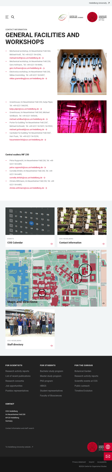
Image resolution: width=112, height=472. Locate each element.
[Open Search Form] (14, 17)
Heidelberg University (98, 3)
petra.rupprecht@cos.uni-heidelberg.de (26, 167)
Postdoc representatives (17, 390)
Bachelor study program (51, 371)
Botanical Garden (83, 371)
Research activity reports (17, 371)
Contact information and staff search (19, 428)
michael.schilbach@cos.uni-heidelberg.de (27, 119)
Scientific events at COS (86, 381)
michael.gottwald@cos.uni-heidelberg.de (27, 129)
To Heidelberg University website (18, 447)
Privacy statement (79, 462)
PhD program (46, 381)
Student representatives (51, 390)
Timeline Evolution (83, 390)
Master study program (50, 376)
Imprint (91, 462)
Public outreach (82, 386)
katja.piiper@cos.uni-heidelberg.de (24, 109)
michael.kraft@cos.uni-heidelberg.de (25, 58)
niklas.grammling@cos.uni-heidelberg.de (27, 78)
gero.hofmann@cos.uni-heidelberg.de (26, 68)
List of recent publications (17, 376)
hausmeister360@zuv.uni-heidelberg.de (26, 140)
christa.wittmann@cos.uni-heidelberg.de (27, 188)
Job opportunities (13, 386)
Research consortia (14, 381)
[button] (21, 365)
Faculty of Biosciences (51, 395)
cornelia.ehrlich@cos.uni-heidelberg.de (26, 178)
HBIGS (43, 386)
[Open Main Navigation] (8, 17)
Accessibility (102, 462)
